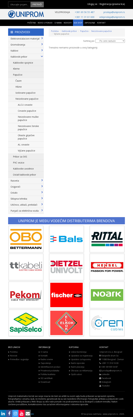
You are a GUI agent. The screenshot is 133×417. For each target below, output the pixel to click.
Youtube (106, 385)
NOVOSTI (68, 22)
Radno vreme (47, 359)
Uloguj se (92, 4)
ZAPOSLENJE (90, 22)
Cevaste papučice (27, 110)
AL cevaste (23, 144)
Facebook (106, 378)
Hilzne (18, 86)
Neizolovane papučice (26, 98)
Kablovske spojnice (23, 62)
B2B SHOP (78, 22)
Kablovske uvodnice (23, 168)
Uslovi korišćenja (78, 352)
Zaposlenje (46, 363)
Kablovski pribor (19, 56)
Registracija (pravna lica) (112, 4)
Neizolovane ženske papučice (28, 127)
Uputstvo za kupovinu (81, 359)
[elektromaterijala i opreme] (26, 14)
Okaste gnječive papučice (26, 137)
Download (45, 382)
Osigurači (15, 186)
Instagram (106, 382)
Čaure (18, 80)
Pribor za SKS (20, 156)
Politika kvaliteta (48, 374)
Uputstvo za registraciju (82, 355)
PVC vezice (18, 162)
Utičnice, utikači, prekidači (24, 204)
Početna (55, 31)
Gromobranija (18, 44)
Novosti (13, 355)
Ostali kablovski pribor (24, 174)
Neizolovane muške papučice (28, 118)
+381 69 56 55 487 (84, 12)
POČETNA (31, 22)
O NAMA (58, 22)
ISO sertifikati (47, 378)
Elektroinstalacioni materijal (25, 38)
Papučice (17, 74)
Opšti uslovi (76, 374)
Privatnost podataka (50, 370)
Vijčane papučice (26, 150)
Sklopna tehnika (19, 198)
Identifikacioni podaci (50, 366)
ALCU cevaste (25, 104)
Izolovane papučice (25, 92)
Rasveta (15, 180)
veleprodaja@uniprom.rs (112, 17)
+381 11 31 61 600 (84, 17)
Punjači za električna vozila (25, 210)
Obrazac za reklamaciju (81, 370)
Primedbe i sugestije (19, 359)
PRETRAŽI (37, 4)
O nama (44, 352)
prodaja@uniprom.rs (114, 12)
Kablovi (14, 50)
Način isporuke (78, 363)
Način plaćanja (77, 366)
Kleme (16, 68)
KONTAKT (101, 22)
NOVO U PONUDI (45, 22)
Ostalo (14, 192)
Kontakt (44, 355)
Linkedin (105, 374)
